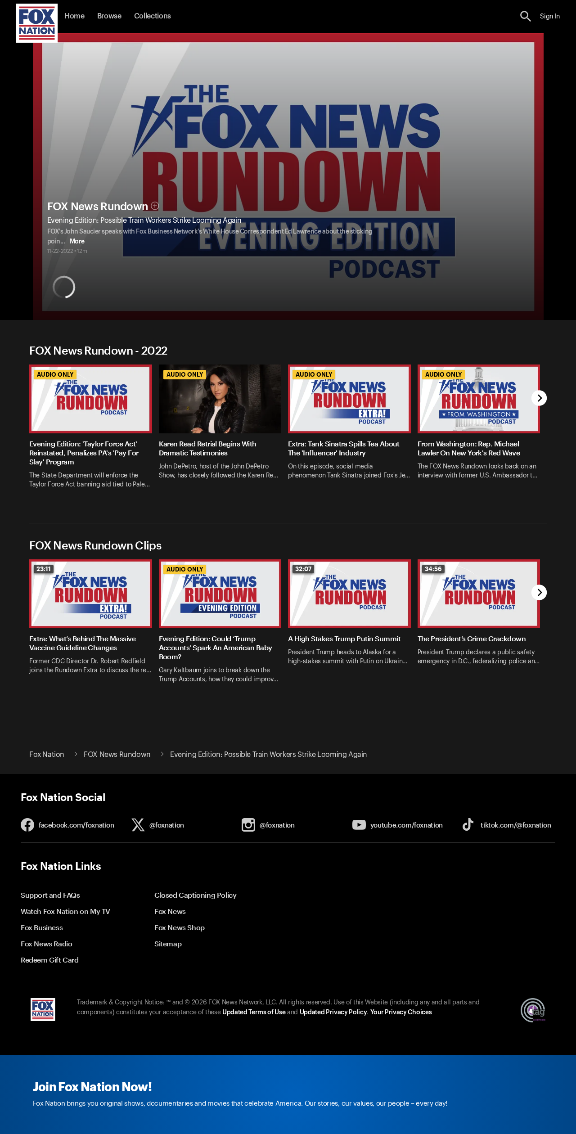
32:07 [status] (303, 568)
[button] (525, 16)
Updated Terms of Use (253, 1012)
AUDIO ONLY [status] (55, 374)
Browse (109, 16)
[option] (94, 432)
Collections (152, 16)
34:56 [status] (433, 568)
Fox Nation (46, 754)
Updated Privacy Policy (333, 1012)
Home (74, 16)
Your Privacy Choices (401, 1012)
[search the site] (525, 16)
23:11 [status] (43, 568)
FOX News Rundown (97, 206)
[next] (539, 399)
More (77, 241)
